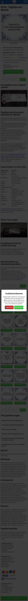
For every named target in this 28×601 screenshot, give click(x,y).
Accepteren (18, 307)
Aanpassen (9, 307)
